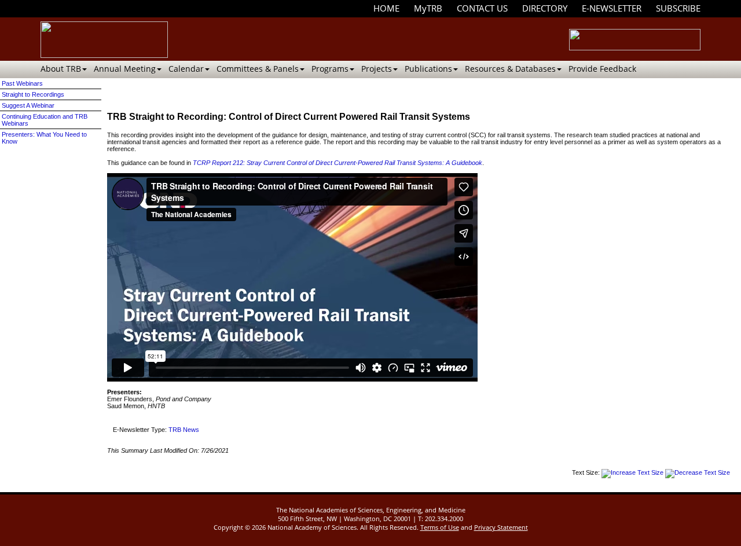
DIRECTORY (544, 8)
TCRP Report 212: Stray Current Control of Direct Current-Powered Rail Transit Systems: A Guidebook (337, 162)
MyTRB (428, 8)
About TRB (61, 68)
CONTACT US (482, 8)
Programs (330, 68)
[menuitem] (386, 8)
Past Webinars (22, 83)
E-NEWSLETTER (611, 8)
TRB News (183, 429)
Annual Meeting (125, 68)
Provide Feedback (602, 68)
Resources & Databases (510, 68)
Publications (428, 68)
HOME (386, 8)
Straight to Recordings (33, 94)
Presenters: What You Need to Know (44, 138)
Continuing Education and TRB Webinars (44, 120)
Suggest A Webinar (28, 105)
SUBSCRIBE (678, 8)
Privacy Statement (501, 527)
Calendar (186, 68)
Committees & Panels (258, 68)
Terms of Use (439, 527)
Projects (376, 68)
